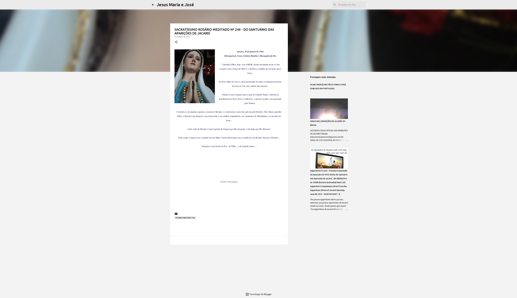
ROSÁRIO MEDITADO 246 (185, 218)
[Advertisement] (229, 267)
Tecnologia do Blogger (260, 294)
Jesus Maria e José (175, 4)
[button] (176, 42)
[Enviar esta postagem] (176, 215)
